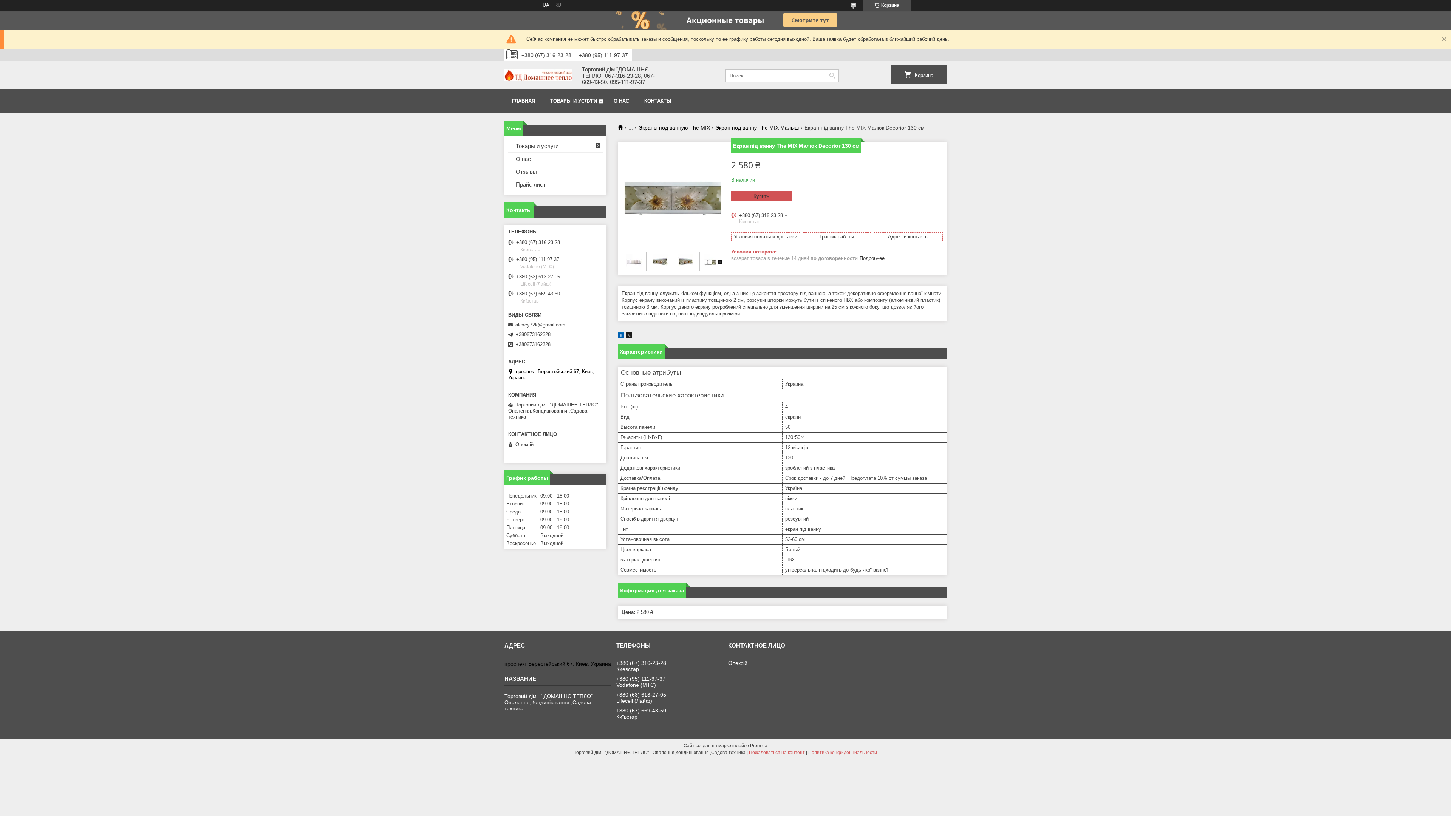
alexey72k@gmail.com (540, 325)
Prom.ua (758, 745)
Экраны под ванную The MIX (674, 128)
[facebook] (621, 337)
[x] (629, 337)
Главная (523, 101)
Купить (761, 196)
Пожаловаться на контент (777, 752)
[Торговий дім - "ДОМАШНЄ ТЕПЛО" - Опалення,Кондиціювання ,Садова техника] (538, 76)
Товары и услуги (573, 101)
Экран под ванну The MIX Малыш (757, 128)
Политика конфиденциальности (842, 752)
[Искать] (832, 75)
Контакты (657, 101)
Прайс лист (531, 184)
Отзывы (526, 171)
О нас (621, 101)
